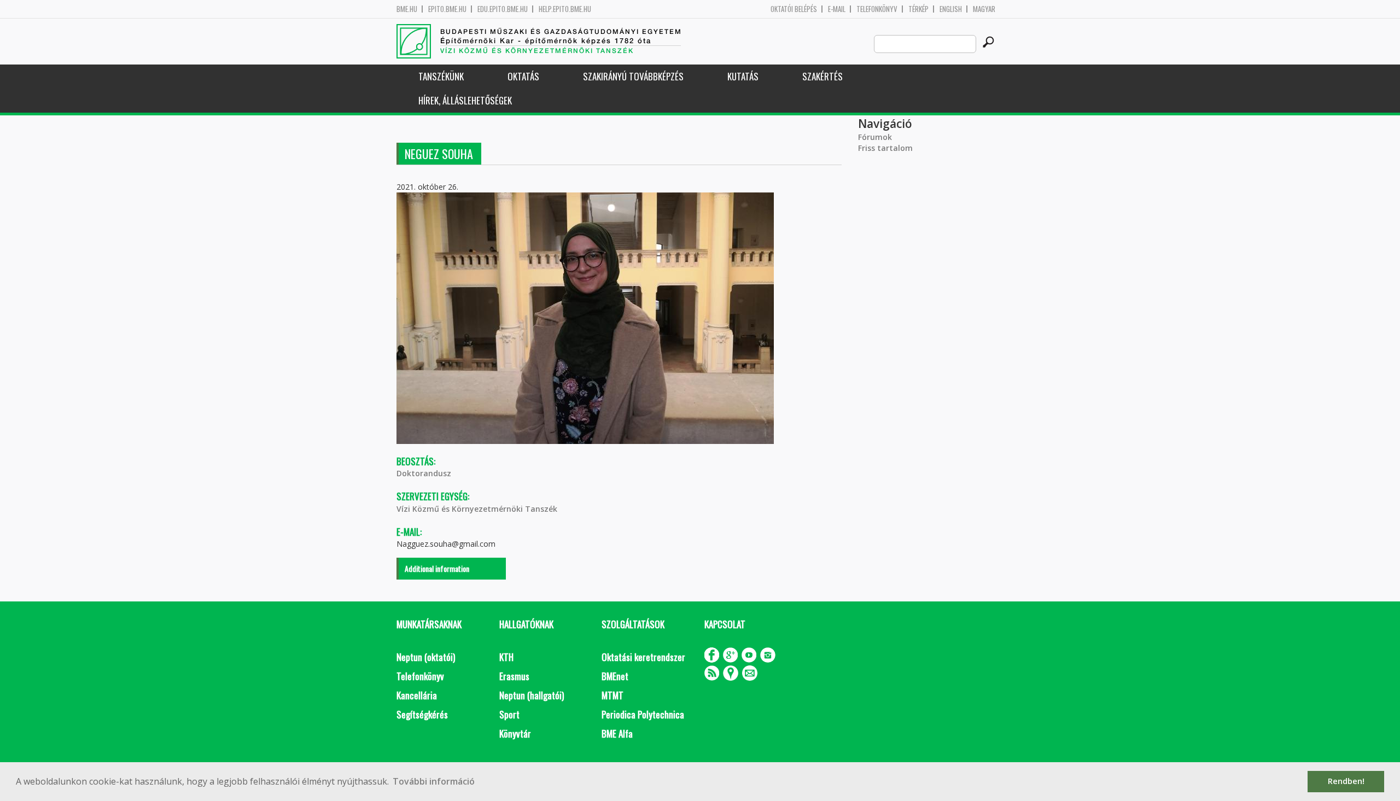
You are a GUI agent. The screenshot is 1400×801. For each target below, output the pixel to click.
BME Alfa (617, 733)
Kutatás (743, 76)
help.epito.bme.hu (565, 9)
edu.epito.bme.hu (502, 9)
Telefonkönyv (876, 9)
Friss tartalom (885, 148)
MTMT (612, 695)
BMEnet (615, 676)
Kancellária (416, 695)
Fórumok (875, 137)
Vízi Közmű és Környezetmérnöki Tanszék (476, 509)
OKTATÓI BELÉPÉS (794, 9)
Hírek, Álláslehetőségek (465, 100)
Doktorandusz (423, 473)
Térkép (918, 9)
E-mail (836, 9)
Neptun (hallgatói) (531, 695)
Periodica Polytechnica (643, 714)
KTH (506, 657)
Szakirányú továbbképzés (633, 76)
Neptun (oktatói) (425, 657)
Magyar (984, 9)
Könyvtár (515, 733)
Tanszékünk (441, 76)
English (951, 9)
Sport (509, 714)
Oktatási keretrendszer (643, 657)
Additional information (437, 568)
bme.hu (406, 9)
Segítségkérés (422, 714)
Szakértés (822, 76)
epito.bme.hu (447, 9)
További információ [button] (434, 781)
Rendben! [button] (1346, 781)
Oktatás (523, 76)
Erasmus (514, 676)
